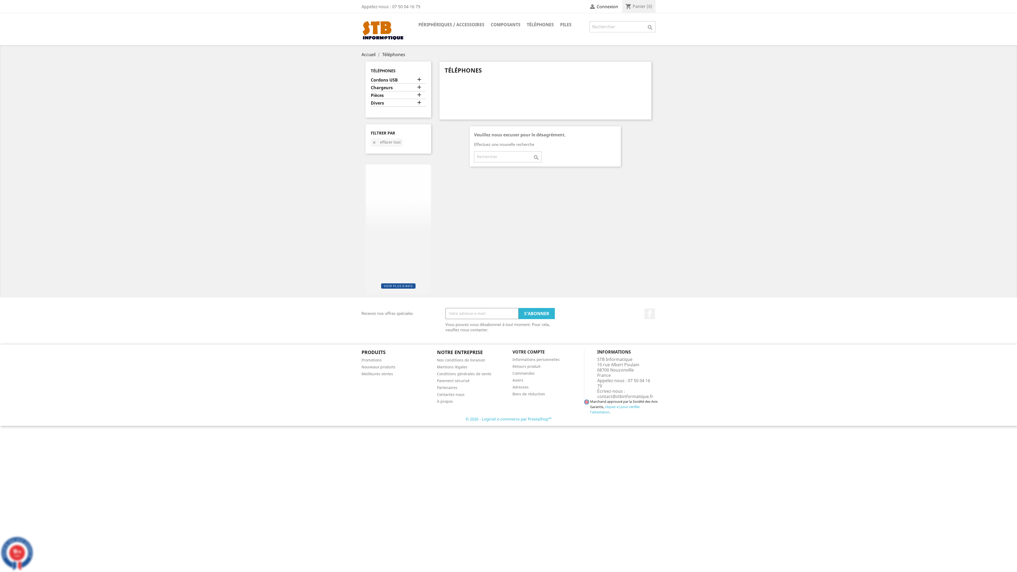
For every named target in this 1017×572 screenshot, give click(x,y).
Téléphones (540, 25)
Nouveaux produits (378, 366)
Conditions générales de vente (464, 373)
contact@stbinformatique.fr (625, 396)
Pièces (377, 95)
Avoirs (517, 380)
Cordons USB (384, 80)
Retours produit (526, 366)
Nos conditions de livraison (461, 360)
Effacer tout (386, 142)
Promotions (372, 360)
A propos (445, 401)
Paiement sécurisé (453, 380)
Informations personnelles (536, 359)
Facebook (649, 314)
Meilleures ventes (377, 373)
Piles (566, 25)
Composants (505, 25)
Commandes (523, 373)
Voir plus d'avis (398, 286)
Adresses (520, 387)
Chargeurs (382, 88)
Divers (377, 103)
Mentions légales (452, 366)
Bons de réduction (528, 393)
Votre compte (528, 352)
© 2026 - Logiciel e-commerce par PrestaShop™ (509, 419)
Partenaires (447, 387)
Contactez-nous (451, 394)
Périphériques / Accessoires (451, 25)
